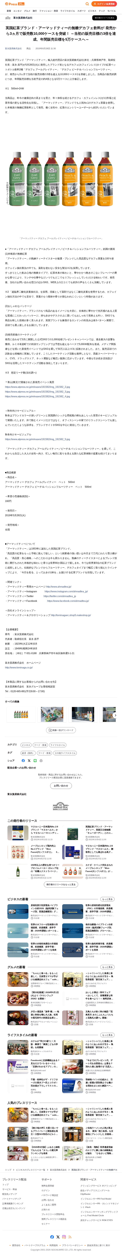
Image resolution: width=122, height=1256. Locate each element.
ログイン (46, 1190)
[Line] (35, 760)
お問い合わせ (61, 785)
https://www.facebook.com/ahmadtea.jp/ (68, 601)
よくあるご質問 (49, 1205)
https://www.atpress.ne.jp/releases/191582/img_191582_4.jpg (37, 396)
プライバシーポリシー (72, 1245)
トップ (8, 1170)
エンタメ (17, 11)
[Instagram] (64, 1237)
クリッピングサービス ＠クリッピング (98, 1186)
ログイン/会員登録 (106, 4)
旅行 (35, 11)
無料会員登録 (48, 1186)
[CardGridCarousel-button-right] (115, 715)
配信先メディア (9, 1194)
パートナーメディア (11, 1199)
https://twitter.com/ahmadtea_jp (60, 596)
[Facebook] (23, 760)
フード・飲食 (40, 745)
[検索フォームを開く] (87, 4)
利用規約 (54, 1245)
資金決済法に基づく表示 (98, 1245)
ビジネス (92, 11)
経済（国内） (28, 753)
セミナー (46, 1224)
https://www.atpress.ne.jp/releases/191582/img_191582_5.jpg (37, 439)
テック (102, 11)
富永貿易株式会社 (13, 48)
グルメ (27, 11)
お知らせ (46, 1209)
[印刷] (41, 760)
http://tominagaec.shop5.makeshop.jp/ (71, 615)
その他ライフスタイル (65, 753)
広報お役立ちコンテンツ (13, 1208)
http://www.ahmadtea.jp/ (58, 586)
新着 (9, 11)
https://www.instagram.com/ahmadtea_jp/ (66, 591)
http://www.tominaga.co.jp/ (19, 667)
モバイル (111, 11)
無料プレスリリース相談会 (54, 1219)
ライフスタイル (67, 11)
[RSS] (70, 1237)
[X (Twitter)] (29, 760)
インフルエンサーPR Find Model (95, 1199)
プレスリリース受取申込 (53, 1214)
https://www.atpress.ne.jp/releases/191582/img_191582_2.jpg (37, 387)
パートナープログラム (35, 1245)
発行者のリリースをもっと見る (61, 884)
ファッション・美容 (48, 11)
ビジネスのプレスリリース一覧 (30, 1170)
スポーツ (81, 11)
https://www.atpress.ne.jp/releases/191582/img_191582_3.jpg (37, 391)
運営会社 (16, 1245)
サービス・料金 (9, 1189)
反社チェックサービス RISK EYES (96, 1220)
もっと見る (107, 899)
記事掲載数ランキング (12, 1203)
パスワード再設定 (50, 1195)
